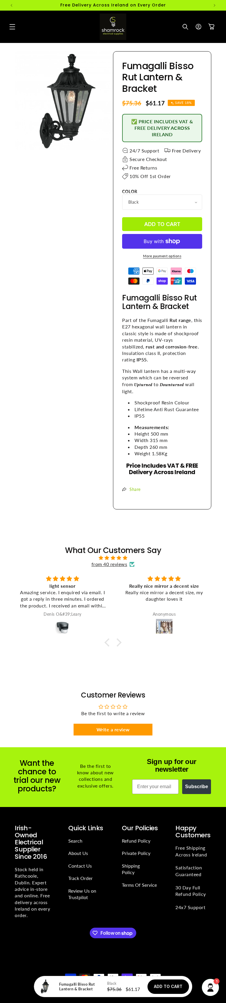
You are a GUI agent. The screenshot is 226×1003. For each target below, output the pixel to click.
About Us (78, 853)
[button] (12, 26)
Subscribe (196, 786)
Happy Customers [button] (193, 832)
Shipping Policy (131, 869)
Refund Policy (136, 840)
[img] (113, 557)
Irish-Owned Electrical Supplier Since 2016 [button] (31, 842)
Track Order (80, 878)
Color (129, 191)
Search (75, 840)
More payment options (162, 256)
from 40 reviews (109, 564)
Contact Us (80, 866)
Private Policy (136, 853)
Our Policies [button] (140, 828)
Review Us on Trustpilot (82, 894)
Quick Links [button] (85, 828)
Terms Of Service (139, 885)
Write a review (113, 729)
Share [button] (135, 489)
